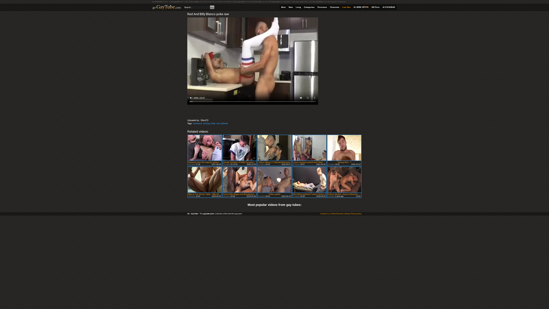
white (213, 123)
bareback (197, 123)
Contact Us (324, 214)
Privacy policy (356, 214)
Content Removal (336, 214)
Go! (212, 7)
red (217, 123)
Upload (347, 214)
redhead (224, 123)
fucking (206, 123)
